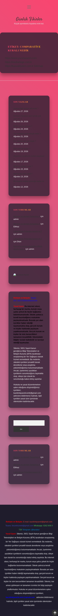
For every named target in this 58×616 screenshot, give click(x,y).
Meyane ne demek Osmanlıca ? (26, 216)
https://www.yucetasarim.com (21, 58)
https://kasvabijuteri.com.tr (19, 66)
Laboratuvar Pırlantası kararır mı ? (27, 231)
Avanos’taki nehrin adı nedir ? (26, 108)
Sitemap (38, 66)
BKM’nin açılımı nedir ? (23, 166)
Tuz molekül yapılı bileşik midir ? (27, 134)
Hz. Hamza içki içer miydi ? (24, 141)
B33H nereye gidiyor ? (22, 126)
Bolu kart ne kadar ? (21, 149)
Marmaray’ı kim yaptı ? (22, 174)
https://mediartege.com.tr (18, 62)
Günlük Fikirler (29, 19)
